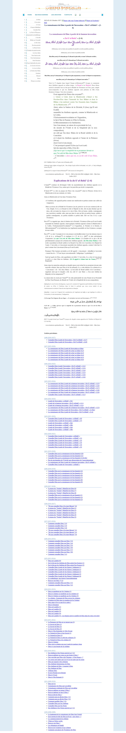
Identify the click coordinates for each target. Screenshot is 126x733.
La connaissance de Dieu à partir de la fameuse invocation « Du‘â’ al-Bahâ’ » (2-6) (73, 386)
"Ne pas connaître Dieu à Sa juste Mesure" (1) (62, 530)
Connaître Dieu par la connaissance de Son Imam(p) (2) (65, 497)
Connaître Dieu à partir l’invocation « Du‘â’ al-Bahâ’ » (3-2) (66, 366)
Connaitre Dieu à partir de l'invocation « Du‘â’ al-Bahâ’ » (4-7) (67, 340)
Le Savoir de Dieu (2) (55, 626)
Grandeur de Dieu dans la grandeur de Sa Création (63, 600)
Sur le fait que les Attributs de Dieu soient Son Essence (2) (66, 565)
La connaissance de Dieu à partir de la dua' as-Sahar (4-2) (66, 351)
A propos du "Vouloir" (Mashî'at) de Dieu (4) (62, 515)
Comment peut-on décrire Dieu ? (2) (59, 699)
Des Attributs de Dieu (55, 668)
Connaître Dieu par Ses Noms (57, 706)
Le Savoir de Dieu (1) (55, 624)
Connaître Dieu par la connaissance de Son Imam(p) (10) (65, 453)
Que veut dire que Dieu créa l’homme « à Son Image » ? (65, 657)
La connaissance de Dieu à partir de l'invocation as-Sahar (65, 348)
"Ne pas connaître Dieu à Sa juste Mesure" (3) (62, 534)
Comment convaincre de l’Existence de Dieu (62, 730)
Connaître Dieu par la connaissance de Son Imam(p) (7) (65, 477)
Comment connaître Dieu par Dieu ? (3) (60, 541)
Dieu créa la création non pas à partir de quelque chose (65, 644)
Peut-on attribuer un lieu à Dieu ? (58, 692)
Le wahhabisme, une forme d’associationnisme (62, 578)
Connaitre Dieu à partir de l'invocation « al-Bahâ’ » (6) (65, 418)
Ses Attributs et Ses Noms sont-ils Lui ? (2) (61, 653)
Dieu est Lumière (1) (54, 607)
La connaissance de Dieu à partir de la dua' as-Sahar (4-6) (66, 359)
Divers (38, 78)
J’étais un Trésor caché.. (55, 721)
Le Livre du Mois (36, 68)
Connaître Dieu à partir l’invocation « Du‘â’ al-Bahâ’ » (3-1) (66, 394)
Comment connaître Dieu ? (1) (57, 554)
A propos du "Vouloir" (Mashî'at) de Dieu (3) (62, 513)
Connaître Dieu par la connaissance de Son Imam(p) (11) (65, 456)
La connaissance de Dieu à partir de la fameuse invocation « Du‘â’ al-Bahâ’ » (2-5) (73, 383)
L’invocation (37, 22)
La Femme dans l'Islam (35, 70)
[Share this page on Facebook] (92, 20)
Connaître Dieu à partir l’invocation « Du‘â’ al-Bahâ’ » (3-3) (66, 368)
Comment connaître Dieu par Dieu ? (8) (60, 552)
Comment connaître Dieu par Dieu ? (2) (60, 585)
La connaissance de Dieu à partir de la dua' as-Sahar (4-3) (66, 353)
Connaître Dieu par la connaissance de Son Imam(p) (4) (65, 471)
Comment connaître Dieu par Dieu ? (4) (60, 543)
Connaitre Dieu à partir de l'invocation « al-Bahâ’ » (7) (65, 421)
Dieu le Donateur (53, 605)
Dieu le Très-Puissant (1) (55, 677)
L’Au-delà (38, 37)
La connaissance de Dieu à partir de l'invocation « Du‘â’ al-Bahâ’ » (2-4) (70, 412)
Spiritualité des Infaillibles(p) (33, 35)
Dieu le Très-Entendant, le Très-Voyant (60, 631)
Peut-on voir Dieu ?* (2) (55, 580)
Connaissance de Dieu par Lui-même (59, 686)
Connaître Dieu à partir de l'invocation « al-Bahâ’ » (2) (65, 440)
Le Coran (38, 24)
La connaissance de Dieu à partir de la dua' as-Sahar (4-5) (66, 357)
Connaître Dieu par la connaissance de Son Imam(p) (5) (65, 473)
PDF (45, 23)
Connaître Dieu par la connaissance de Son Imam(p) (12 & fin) (67, 458)
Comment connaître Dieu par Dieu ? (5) (60, 545)
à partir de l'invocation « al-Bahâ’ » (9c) (60, 401)
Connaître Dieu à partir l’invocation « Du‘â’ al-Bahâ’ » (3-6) (66, 375)
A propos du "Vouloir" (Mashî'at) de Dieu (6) (62, 488)
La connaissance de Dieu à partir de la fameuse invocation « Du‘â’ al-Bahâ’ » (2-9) (73, 392)
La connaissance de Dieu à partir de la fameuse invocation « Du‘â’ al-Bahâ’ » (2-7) (73, 388)
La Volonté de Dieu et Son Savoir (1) (59, 633)
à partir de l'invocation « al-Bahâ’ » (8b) (60, 425)
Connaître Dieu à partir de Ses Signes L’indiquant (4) (64, 576)
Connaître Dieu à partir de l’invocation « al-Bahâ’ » (64, 436)
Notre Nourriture (36, 60)
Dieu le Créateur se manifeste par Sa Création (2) (63, 594)
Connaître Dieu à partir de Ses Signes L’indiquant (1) (64, 567)
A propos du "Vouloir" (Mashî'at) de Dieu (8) (62, 493)
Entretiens (38, 73)
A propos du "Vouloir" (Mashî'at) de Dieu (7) (62, 491)
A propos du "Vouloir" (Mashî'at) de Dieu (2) (62, 510)
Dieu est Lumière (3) (54, 611)
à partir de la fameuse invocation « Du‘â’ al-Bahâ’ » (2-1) (65, 403)
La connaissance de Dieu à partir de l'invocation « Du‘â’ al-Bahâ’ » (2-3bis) (71, 410)
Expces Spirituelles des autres (33, 63)
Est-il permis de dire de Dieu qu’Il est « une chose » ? (64, 716)
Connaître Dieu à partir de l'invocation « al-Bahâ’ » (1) (65, 438)
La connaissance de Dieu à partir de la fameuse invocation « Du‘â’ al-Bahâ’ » (72, 462)
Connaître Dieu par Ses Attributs (58, 703)
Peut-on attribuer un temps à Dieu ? (59, 690)
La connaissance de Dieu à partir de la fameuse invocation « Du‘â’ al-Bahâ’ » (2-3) (73, 407)
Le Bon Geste (37, 42)
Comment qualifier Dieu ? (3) (57, 701)
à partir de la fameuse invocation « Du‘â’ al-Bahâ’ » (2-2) (65, 405)
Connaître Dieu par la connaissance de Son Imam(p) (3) (65, 499)
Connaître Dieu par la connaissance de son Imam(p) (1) (65, 495)
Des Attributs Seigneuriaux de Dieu (59, 664)
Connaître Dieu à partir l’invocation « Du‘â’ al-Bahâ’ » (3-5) (66, 372)
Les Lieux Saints (36, 52)
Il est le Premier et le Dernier (57, 673)
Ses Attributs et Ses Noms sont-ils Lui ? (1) (61, 708)
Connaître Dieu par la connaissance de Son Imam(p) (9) (65, 482)
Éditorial (38, 75)
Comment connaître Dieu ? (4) (57, 528)
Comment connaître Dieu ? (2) (57, 523)
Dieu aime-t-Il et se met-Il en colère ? (59, 602)
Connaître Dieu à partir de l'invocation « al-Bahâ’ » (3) (65, 443)
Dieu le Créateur (53, 642)
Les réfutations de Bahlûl (56, 725)
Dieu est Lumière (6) (54, 561)
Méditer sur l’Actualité (35, 40)
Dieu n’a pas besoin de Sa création (58, 646)
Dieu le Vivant (52, 675)
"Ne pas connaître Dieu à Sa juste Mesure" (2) (62, 532)
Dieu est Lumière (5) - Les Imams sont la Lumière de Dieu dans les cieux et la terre (74, 616)
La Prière (38, 19)
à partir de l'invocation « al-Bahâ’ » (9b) (60, 429)
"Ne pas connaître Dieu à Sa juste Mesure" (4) (62, 506)
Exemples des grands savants (33, 50)
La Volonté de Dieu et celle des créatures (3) (62, 637)
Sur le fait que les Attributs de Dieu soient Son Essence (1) (66, 563)
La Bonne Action (36, 47)
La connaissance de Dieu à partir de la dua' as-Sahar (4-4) (66, 355)
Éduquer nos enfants (35, 81)
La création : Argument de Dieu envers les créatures (64, 598)
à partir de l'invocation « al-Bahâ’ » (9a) (60, 427)
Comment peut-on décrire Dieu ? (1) (59, 697)
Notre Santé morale (36, 55)
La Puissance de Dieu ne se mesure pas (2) (61, 622)
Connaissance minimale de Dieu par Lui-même (62, 688)
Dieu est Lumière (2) (54, 609)
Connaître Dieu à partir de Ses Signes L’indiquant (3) (64, 574)
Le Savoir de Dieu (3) (55, 629)
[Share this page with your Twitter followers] (73, 20)
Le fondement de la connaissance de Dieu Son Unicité (65, 714)
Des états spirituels (36, 45)
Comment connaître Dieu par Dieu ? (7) (60, 550)
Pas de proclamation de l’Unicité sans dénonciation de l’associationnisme (70, 460)
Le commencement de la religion (58, 719)
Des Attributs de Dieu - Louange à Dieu (60, 666)
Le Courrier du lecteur (35, 65)
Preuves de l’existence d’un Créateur (59, 727)
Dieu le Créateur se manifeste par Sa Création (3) (63, 596)
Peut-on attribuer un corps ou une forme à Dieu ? (63, 655)
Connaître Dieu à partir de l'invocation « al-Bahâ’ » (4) (65, 445)
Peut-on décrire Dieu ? (55, 695)
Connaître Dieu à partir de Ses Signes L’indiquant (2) (64, 572)
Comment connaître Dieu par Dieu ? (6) (60, 547)
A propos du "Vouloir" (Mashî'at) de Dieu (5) (62, 517)
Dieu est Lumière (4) (54, 613)
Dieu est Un (52, 684)
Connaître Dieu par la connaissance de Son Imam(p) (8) (65, 480)
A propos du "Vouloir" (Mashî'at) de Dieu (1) (62, 508)
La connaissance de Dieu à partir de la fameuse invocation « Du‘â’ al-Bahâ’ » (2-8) (73, 390)
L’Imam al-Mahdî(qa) (35, 27)
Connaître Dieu (36, 29)
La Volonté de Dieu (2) (55, 635)
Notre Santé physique (35, 57)
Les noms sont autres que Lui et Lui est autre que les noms (66, 659)
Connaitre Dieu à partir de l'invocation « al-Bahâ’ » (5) (65, 447)
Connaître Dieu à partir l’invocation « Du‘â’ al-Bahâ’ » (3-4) (66, 370)
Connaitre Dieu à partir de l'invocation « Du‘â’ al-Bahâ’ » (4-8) (67, 342)
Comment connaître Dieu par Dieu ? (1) (60, 583)
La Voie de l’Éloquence (35, 32)
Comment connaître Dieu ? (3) (57, 526)
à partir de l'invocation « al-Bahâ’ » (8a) (60, 423)
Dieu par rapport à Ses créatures (58, 662)
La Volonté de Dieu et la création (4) (59, 640)
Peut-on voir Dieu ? (54, 723)
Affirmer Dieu (52, 670)
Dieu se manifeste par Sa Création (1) (59, 591)
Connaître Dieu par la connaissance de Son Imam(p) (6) (65, 475)
